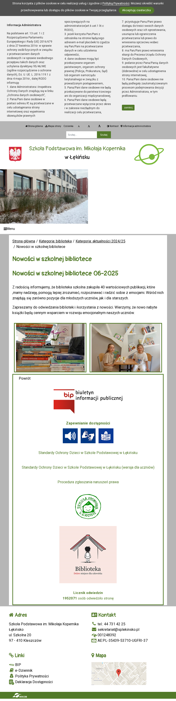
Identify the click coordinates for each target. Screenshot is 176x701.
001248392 (106, 635)
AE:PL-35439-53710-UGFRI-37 (122, 640)
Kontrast (113, 126)
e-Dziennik (23, 670)
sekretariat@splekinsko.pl (118, 629)
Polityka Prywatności (31, 676)
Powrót (24, 378)
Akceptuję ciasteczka (136, 10)
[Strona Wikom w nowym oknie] (19, 695)
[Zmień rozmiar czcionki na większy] (89, 126)
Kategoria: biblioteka (55, 241)
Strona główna (35, 126)
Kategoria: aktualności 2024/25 (100, 241)
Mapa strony (54, 126)
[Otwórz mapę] (118, 673)
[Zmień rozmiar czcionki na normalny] (79, 126)
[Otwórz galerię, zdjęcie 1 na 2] (50, 348)
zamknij (128, 107)
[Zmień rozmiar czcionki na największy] (99, 126)
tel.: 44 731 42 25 (111, 624)
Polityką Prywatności (115, 3)
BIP (17, 665)
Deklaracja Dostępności (33, 682)
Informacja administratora (136, 126)
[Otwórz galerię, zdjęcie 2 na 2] (126, 348)
